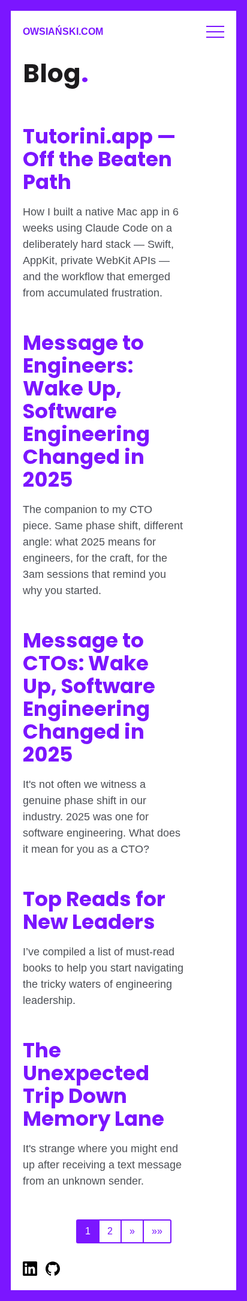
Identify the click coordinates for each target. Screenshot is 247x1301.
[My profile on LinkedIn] (31, 1272)
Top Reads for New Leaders (94, 910)
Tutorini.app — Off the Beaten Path (99, 159)
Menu (215, 32)
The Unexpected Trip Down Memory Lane (93, 1084)
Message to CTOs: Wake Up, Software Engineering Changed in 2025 (89, 697)
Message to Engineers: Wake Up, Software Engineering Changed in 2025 (86, 411)
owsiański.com (63, 31)
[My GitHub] (53, 1272)
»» (157, 1231)
